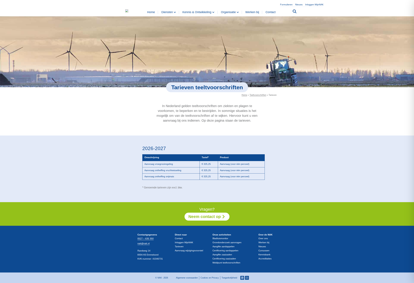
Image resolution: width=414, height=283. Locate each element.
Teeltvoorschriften (258, 95)
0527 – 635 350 (145, 238)
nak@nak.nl (143, 243)
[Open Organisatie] (238, 12)
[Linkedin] (242, 278)
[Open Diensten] (175, 12)
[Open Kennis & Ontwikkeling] (213, 12)
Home (244, 95)
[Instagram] (247, 278)
